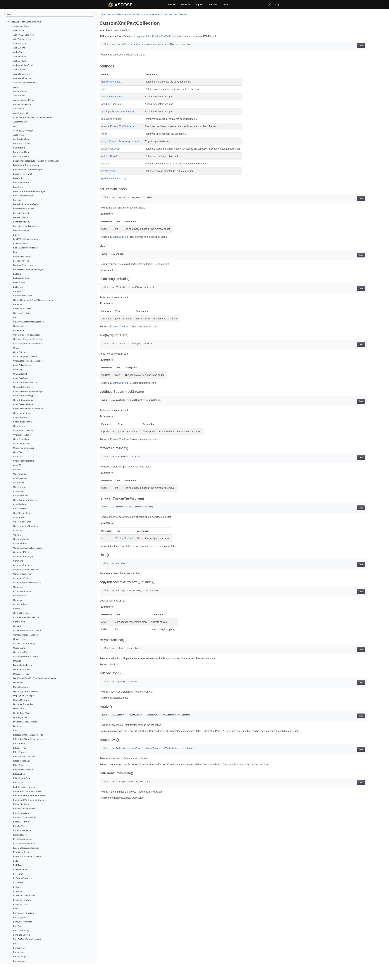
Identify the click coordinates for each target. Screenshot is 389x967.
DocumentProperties (23, 704)
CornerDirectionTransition (25, 635)
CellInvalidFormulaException (27, 335)
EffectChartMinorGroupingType (28, 739)
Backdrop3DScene (22, 143)
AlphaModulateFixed (23, 65)
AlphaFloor (18, 52)
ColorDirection (20, 478)
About (225, 4)
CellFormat (18, 330)
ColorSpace (18, 517)
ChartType (18, 456)
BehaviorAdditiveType (23, 208)
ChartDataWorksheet (23, 404)
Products (171, 4)
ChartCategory (20, 352)
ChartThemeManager (23, 448)
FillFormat (18, 874)
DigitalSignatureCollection (25, 691)
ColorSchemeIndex (22, 513)
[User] (270, 4)
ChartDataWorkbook (23, 400)
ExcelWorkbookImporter (24, 843)
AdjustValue (18, 30)
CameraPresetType (22, 295)
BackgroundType (21, 152)
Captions (17, 304)
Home (102, 14)
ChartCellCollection (22, 365)
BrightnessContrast (22, 256)
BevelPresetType (21, 230)
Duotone (17, 726)
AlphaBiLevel (19, 43)
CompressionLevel (22, 591)
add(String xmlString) (112, 96)
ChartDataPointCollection (25, 382)
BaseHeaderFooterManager (26, 165)
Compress (18, 587)
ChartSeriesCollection (23, 430)
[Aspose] (120, 4)
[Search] (277, 4)
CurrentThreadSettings (24, 643)
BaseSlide (18, 187)
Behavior (17, 200)
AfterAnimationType (22, 39)
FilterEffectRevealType (24, 895)
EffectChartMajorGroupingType (28, 735)
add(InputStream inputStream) (117, 111)
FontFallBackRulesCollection (27, 939)
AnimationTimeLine (22, 78)
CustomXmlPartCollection (25, 656)
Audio (16, 87)
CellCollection (19, 326)
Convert (17, 626)
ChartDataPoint (20, 378)
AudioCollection (20, 91)
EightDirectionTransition (24, 787)
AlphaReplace (20, 69)
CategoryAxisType (22, 313)
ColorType (18, 530)
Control (16, 608)
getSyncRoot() (109, 156)
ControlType (19, 622)
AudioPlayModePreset (23, 100)
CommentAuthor (21, 565)
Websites (213, 4)
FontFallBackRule (21, 935)
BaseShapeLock (21, 182)
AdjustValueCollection (23, 35)
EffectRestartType (21, 761)
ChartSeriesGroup (22, 435)
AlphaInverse (19, 56)
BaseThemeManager (23, 195)
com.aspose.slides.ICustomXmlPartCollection (156, 36)
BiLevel (16, 235)
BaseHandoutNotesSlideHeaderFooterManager (36, 161)
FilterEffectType (20, 904)
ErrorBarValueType (22, 830)
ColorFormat (19, 487)
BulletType (18, 287)
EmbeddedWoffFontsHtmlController (30, 800)
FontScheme (19, 948)
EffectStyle (18, 765)
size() (104, 89)
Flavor (16, 908)
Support (199, 4)
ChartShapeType (21, 439)
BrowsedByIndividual (23, 265)
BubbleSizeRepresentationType (28, 269)
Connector (18, 600)
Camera (17, 291)
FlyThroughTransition (23, 913)
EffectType (18, 782)
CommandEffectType (23, 556)
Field (15, 861)
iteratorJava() (108, 171)
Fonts (16, 943)
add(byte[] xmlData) (111, 104)
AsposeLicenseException (25, 82)
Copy (361, 45)
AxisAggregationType (23, 130)
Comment (18, 561)
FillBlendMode (20, 869)
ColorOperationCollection (25, 500)
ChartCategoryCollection (25, 356)
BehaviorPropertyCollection (26, 226)
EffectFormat (19, 752)
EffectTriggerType (21, 778)
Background (19, 148)
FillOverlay (18, 882)
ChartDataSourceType (24, 395)
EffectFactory (19, 743)
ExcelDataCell (20, 835)
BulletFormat (19, 282)
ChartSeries (19, 426)
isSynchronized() (110, 148)
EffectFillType (19, 748)
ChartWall (17, 465)
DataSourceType (21, 674)
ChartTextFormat (21, 443)
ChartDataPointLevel (23, 387)
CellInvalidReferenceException (28, 339)
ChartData (18, 369)
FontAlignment (20, 917)
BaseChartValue (21, 156)
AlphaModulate (20, 61)
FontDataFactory (21, 930)
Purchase (185, 4)
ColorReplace (19, 504)
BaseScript (18, 178)
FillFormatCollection (22, 878)
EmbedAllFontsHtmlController (27, 791)
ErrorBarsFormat (21, 821)
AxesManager (20, 122)
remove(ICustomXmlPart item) (117, 126)
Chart (16, 348)
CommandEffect (21, 552)
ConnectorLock (20, 604)
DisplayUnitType (21, 700)
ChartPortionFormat (22, 422)
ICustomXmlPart (119, 237)
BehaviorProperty (21, 222)
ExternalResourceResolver (26, 848)
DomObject (18, 708)
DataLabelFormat (21, 669)
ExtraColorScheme (22, 852)
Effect (16, 730)
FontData (17, 926)
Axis (15, 126)
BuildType (18, 274)
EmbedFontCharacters (24, 808)
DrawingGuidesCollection (25, 722)
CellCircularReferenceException (28, 322)
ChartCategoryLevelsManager (27, 361)
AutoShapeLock (20, 113)
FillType (17, 887)
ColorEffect (18, 482)
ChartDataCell (20, 374)
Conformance (19, 595)
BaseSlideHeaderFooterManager (29, 191)
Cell (15, 317)
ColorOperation (20, 495)
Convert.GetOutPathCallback (27, 630)
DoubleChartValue (22, 713)
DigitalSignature (20, 687)
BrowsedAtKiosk (21, 261)
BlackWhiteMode (21, 243)
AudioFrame (19, 95)
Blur (15, 252)
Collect (16, 469)
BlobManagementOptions (25, 248)
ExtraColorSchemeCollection (27, 856)
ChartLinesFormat (22, 413)
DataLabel (18, 661)
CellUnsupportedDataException (28, 343)
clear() (104, 134)
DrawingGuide (20, 717)
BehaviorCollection (22, 213)
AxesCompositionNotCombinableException (33, 117)
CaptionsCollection (22, 308)
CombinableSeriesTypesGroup (28, 548)
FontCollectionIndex (22, 921)
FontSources (19, 961)
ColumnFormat (20, 543)
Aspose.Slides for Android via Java (24, 22)
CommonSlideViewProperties (27, 582)
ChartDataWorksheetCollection (28, 408)
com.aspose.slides (20, 26)
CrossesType (19, 639)
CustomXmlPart (20, 652)
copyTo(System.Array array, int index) (121, 141)
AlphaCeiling (19, 48)
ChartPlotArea (20, 417)
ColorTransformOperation (25, 526)
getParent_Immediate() (113, 178)
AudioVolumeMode (22, 104)
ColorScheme (19, 508)
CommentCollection (22, 574)
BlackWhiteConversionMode (26, 239)
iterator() (105, 163)
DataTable (18, 682)
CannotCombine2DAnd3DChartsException (33, 300)
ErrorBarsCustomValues (24, 817)
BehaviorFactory (21, 217)
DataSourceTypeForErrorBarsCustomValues (34, 678)
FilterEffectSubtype (22, 900)
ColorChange (19, 474)
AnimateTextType (21, 74)
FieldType (18, 865)
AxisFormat (18, 135)
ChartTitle (17, 452)
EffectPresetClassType (24, 756)
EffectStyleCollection (23, 769)
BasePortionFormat (22, 174)
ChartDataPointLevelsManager (28, 391)
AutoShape (18, 108)
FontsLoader (19, 952)
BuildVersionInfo (21, 278)
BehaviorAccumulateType (25, 204)
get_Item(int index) (111, 81)
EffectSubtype (20, 774)
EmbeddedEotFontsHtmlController (29, 795)
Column (17, 535)
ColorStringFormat (22, 522)
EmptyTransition (21, 813)
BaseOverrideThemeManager (27, 169)
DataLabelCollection (23, 665)
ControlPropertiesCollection (26, 617)
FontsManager (20, 956)
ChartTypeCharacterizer (24, 461)
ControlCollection (21, 613)
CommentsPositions (22, 578)
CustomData (19, 648)
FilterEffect (18, 891)
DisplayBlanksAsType (23, 695)
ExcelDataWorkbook (23, 839)
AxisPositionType (21, 139)
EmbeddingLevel (21, 804)
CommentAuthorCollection (25, 569)
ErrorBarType (19, 826)
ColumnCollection (21, 539)
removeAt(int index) (111, 119)
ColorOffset (18, 491)
